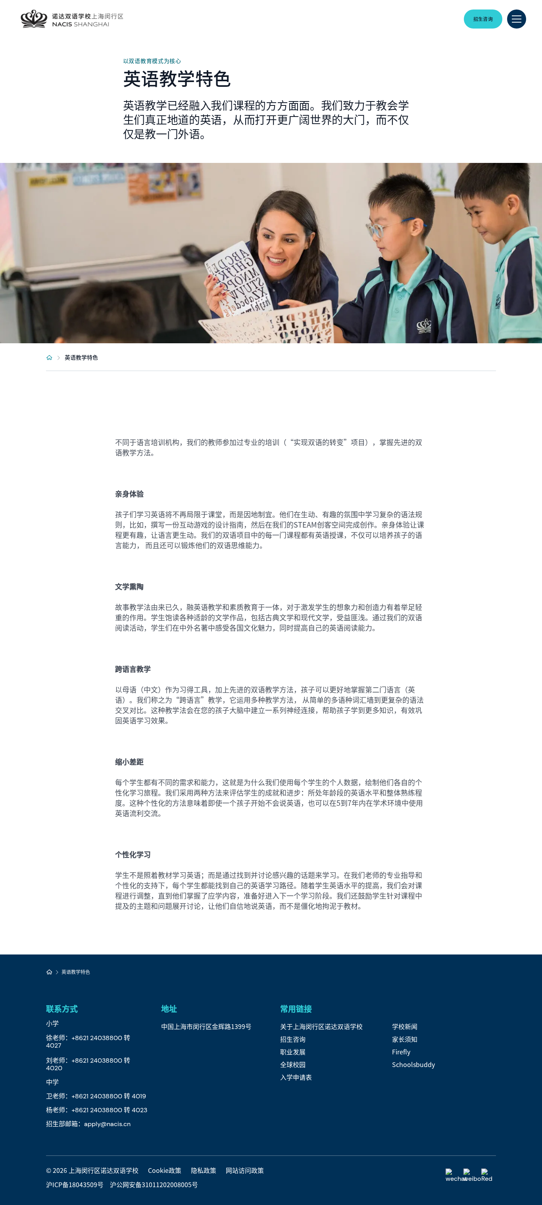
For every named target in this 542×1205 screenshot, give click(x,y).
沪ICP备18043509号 (75, 1184)
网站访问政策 (245, 1170)
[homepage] (49, 357)
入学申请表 (296, 1077)
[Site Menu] (516, 19)
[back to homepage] (72, 19)
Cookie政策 (164, 1170)
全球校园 (293, 1064)
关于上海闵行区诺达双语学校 (321, 1026)
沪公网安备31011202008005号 (154, 1184)
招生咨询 (293, 1039)
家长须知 (404, 1039)
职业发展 (293, 1051)
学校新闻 (404, 1026)
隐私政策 (203, 1170)
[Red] (488, 1176)
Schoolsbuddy (413, 1064)
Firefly (401, 1051)
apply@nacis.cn (107, 1124)
